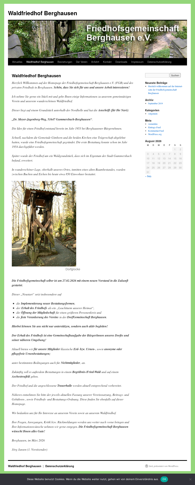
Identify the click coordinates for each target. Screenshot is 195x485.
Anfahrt (95, 62)
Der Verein (81, 62)
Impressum (137, 62)
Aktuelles (17, 62)
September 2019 (155, 103)
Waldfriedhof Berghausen (42, 13)
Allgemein (152, 113)
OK (164, 479)
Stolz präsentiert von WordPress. (164, 466)
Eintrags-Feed (154, 127)
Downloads (121, 62)
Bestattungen (65, 62)
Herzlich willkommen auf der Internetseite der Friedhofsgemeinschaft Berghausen (165, 90)
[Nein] (190, 479)
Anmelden (152, 123)
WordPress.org (155, 134)
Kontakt (107, 62)
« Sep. (148, 176)
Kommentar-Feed (156, 130)
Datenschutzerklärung (159, 62)
